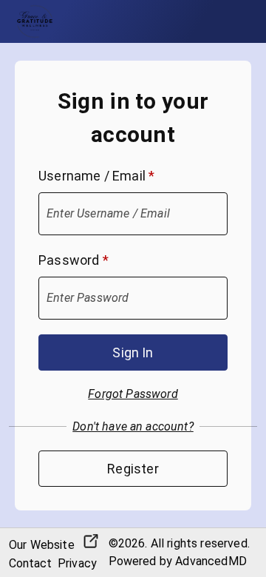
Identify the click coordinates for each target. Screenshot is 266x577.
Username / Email (96, 175)
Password (73, 260)
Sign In (132, 352)
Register (132, 468)
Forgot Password (132, 394)
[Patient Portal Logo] (35, 21)
